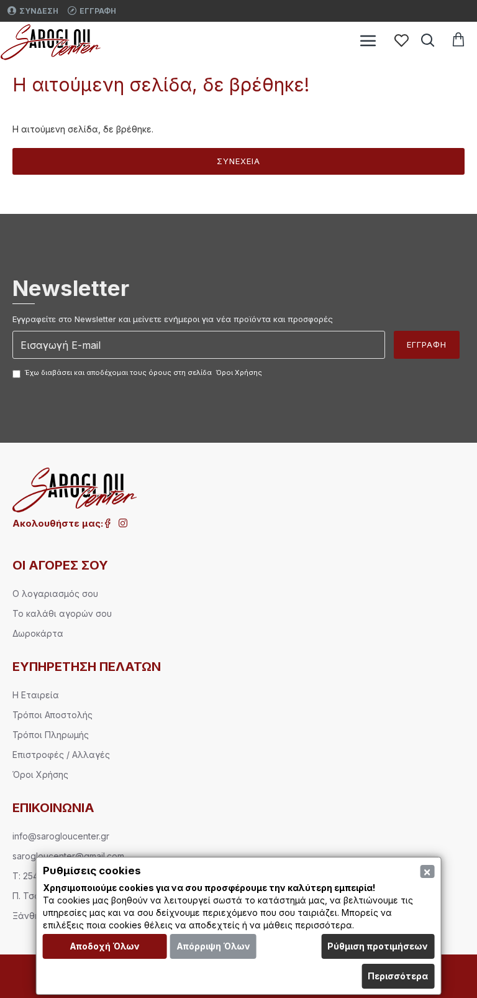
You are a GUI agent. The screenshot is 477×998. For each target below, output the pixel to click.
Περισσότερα (398, 976)
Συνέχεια (238, 161)
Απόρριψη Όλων (213, 946)
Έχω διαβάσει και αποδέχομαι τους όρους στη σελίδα (143, 372)
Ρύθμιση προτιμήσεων (377, 946)
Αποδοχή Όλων (105, 946)
